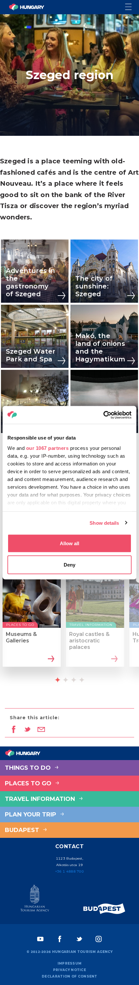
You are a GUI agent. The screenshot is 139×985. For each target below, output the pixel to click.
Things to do (28, 767)
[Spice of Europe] (104, 908)
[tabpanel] (31, 623)
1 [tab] (57, 679)
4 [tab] (82, 679)
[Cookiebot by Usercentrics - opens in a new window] (103, 415)
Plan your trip (31, 814)
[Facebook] (60, 939)
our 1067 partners (47, 448)
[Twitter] (79, 939)
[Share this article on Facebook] (13, 730)
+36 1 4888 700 (69, 871)
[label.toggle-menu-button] (132, 7)
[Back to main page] (26, 7)
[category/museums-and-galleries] (50, 659)
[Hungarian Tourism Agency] (35, 899)
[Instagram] (98, 939)
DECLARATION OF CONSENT (69, 976)
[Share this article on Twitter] (27, 730)
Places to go (29, 783)
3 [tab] (73, 679)
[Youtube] (40, 939)
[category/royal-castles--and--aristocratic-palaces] (114, 659)
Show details (104, 522)
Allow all (69, 543)
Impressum (70, 963)
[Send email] (41, 730)
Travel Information (41, 799)
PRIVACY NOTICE (69, 970)
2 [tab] (65, 679)
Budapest (23, 830)
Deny (69, 564)
